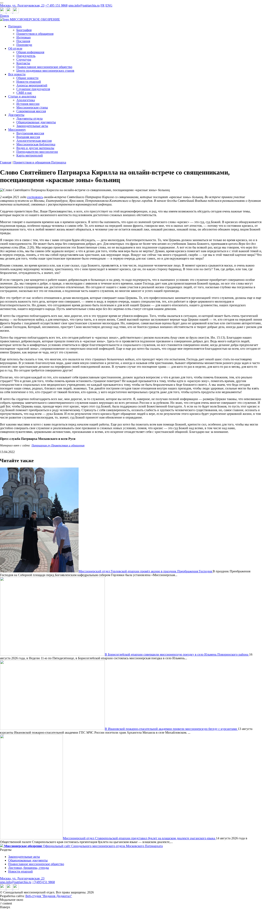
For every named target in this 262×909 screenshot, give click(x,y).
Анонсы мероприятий (31, 85)
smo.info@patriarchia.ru (84, 5)
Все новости (17, 74)
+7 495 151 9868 (56, 5)
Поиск (4, 15)
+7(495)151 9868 (43, 882)
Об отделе (15, 48)
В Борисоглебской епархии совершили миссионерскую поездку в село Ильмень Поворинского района (177, 654)
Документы (16, 115)
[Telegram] (3, 12)
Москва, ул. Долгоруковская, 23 (22, 5)
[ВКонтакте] (10, 12)
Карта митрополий (29, 155)
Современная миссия (31, 111)
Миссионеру (17, 129)
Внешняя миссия (28, 137)
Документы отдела (29, 118)
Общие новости (27, 78)
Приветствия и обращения (34, 33)
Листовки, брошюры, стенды (28, 867)
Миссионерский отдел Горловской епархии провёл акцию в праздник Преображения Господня (146, 571)
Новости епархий (28, 81)
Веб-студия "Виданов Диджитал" (48, 896)
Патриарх (15, 26)
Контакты (23, 63)
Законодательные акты (32, 126)
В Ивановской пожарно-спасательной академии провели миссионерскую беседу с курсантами (171, 729)
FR (103, 5)
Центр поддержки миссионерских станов (45, 70)
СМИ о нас (24, 92)
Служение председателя (33, 89)
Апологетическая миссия (34, 140)
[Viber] (16, 12)
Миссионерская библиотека (35, 144)
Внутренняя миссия (30, 133)
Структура (23, 59)
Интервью (23, 37)
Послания (23, 41)
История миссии (28, 104)
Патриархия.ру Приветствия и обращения (58, 445)
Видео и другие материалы (35, 148)
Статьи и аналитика (22, 96)
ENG (108, 5)
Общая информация (30, 52)
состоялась (35, 197)
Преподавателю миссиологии (37, 151)
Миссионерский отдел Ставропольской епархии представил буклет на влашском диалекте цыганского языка (139, 838)
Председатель (25, 56)
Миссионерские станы (32, 107)
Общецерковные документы (36, 122)
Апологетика (25, 100)
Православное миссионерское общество (44, 67)
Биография (24, 30)
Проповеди (24, 45)
